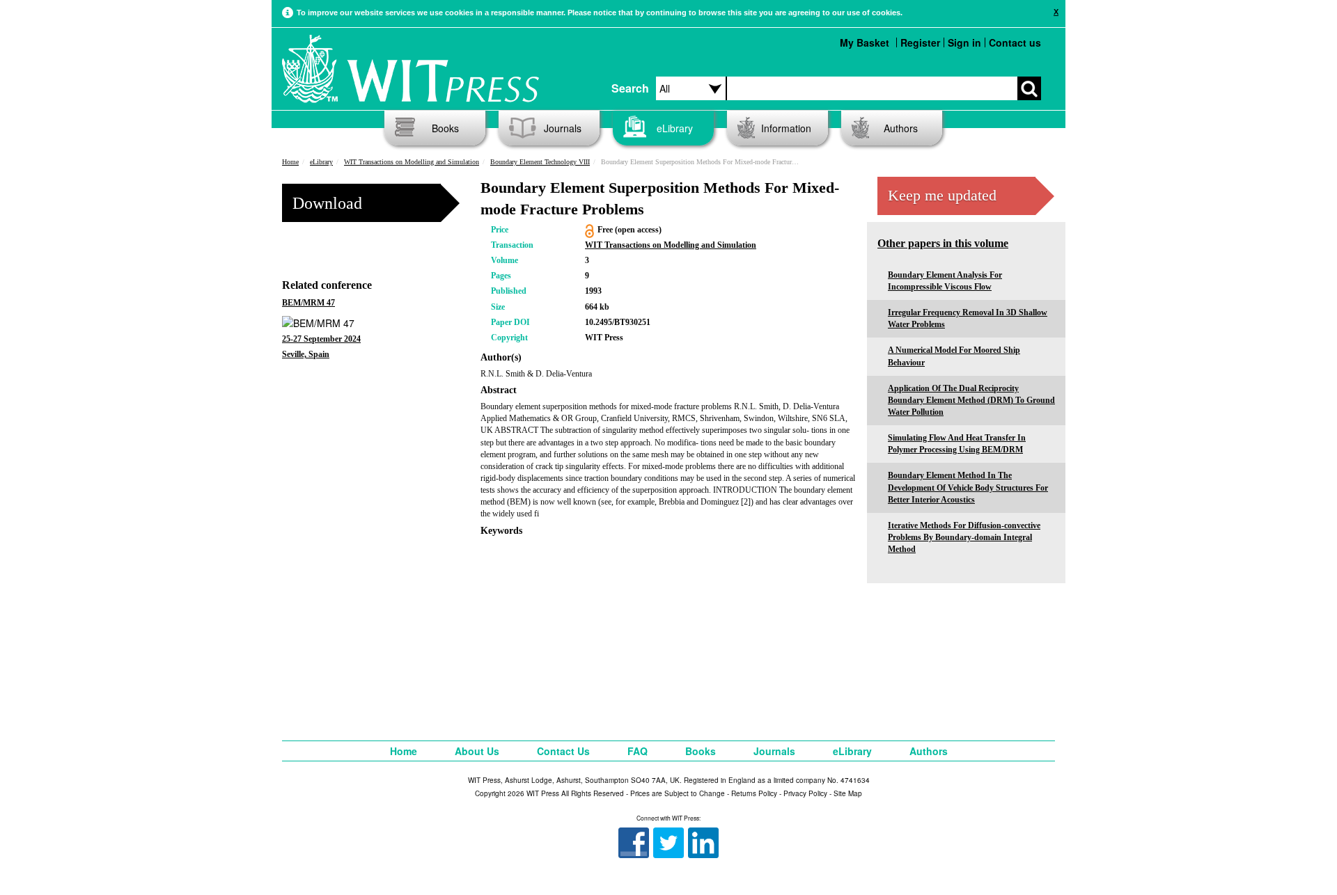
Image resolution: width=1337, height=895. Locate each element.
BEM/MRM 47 (308, 303)
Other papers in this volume (942, 243)
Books (445, 128)
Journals (562, 128)
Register (920, 42)
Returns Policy (754, 793)
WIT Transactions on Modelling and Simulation (411, 162)
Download (327, 203)
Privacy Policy (805, 793)
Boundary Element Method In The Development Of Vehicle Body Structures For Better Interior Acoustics (968, 487)
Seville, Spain (305, 354)
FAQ (637, 751)
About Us (477, 751)
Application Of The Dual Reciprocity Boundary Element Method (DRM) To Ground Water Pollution (971, 400)
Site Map (848, 793)
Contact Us (563, 751)
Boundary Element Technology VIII (540, 162)
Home (290, 162)
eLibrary (675, 128)
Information (786, 128)
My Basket (864, 42)
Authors (901, 128)
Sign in (964, 42)
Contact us (1015, 42)
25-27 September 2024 (321, 339)
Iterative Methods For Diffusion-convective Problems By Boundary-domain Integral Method (964, 537)
